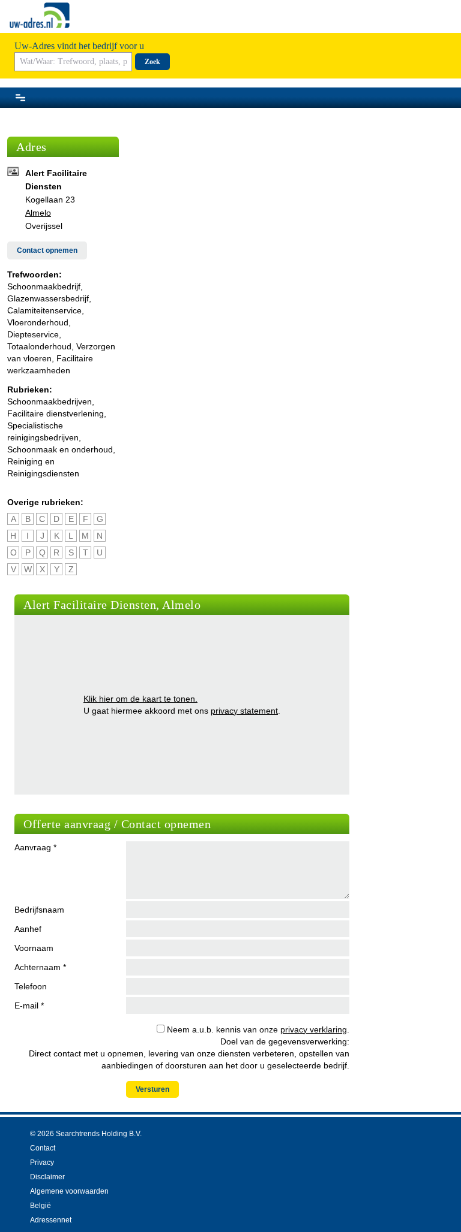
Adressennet (50, 1220)
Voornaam (33, 948)
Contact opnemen (47, 250)
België (40, 1205)
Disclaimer (47, 1177)
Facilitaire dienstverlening (55, 413)
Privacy (42, 1162)
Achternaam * (40, 967)
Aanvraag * (35, 847)
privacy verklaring (313, 1029)
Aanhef (27, 929)
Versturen (152, 1089)
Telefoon (30, 986)
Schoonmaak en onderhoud (60, 449)
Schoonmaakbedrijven (49, 401)
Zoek (152, 62)
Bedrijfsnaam (39, 909)
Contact (42, 1148)
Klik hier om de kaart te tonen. (140, 698)
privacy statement (244, 710)
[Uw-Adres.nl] (40, 15)
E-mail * (29, 1005)
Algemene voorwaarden (69, 1191)
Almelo (38, 213)
